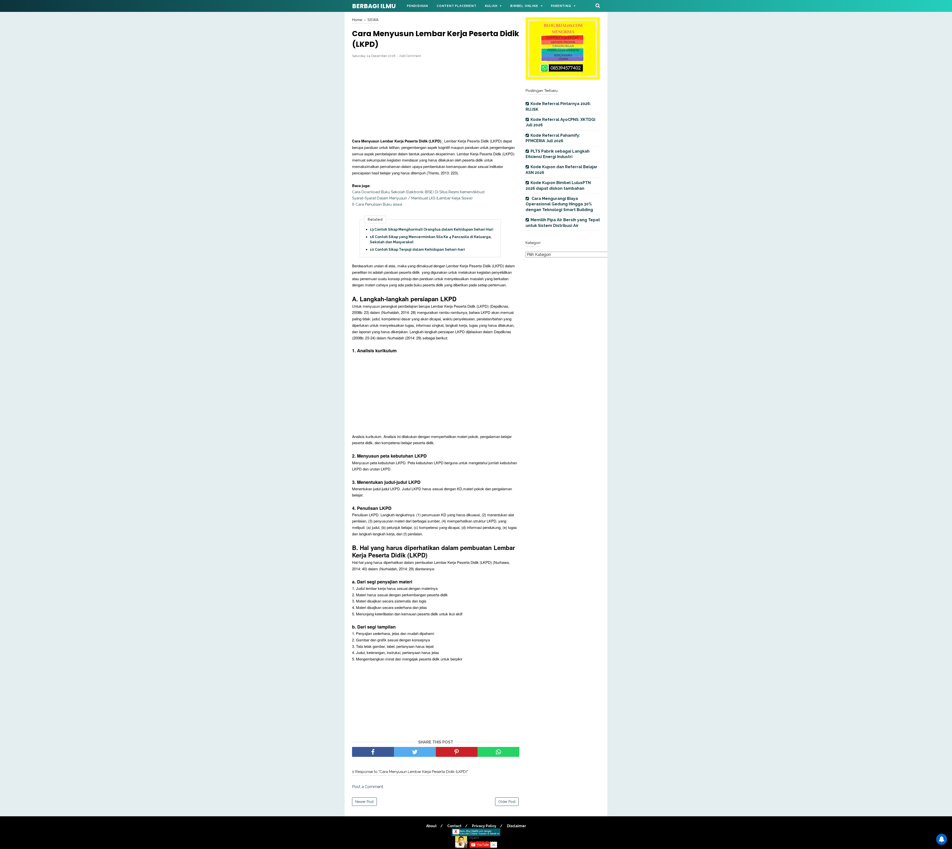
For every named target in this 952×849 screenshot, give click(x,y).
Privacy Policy (484, 826)
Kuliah (491, 6)
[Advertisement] (435, 98)
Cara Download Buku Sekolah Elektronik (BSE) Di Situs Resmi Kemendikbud (418, 192)
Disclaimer (516, 826)
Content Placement (456, 6)
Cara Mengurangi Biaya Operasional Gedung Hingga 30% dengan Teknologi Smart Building (559, 204)
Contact (454, 826)
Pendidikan (417, 6)
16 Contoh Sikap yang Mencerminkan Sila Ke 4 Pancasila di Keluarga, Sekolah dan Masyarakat (431, 239)
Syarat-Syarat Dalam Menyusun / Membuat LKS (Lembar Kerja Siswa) (412, 198)
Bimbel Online (524, 6)
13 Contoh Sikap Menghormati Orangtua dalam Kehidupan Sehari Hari (431, 229)
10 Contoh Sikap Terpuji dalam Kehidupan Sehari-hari (417, 249)
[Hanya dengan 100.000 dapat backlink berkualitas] (563, 78)
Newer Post (364, 802)
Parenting (561, 6)
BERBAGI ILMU (374, 6)
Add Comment (410, 56)
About (431, 826)
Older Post (506, 802)
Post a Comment (367, 786)
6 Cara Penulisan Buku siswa (377, 204)
